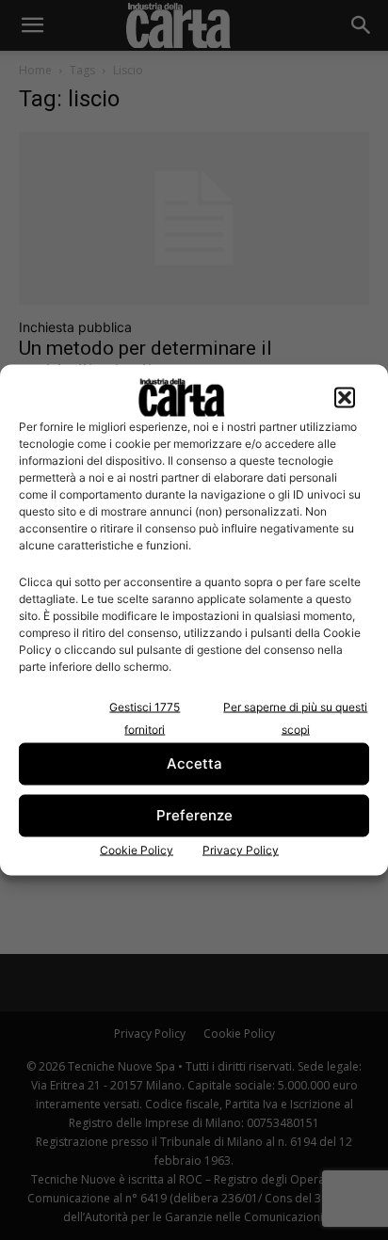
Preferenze (194, 815)
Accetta (194, 763)
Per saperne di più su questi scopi (295, 717)
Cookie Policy (136, 849)
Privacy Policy (240, 849)
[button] (344, 397)
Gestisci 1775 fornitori (144, 717)
